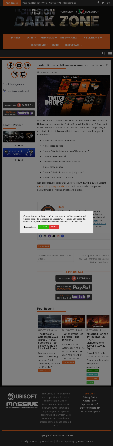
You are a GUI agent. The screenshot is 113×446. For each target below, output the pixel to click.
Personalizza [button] (30, 227)
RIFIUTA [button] (54, 227)
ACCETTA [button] (43, 227)
